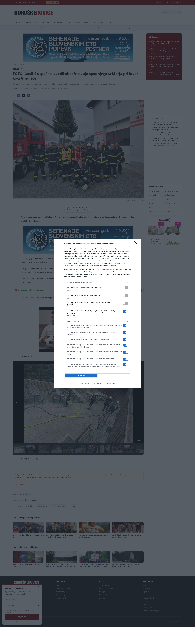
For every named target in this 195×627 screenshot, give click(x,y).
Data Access (97, 383)
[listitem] (97, 282)
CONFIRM (81, 375)
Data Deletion (85, 383)
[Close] (136, 243)
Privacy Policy (110, 383)
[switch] (125, 287)
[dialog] (97, 313)
